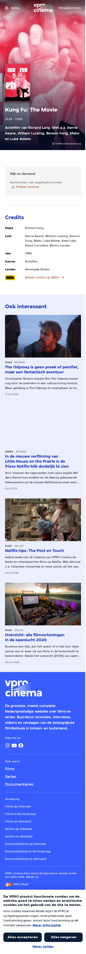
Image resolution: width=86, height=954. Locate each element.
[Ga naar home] (43, 8)
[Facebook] (20, 745)
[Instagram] (7, 745)
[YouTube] (14, 745)
